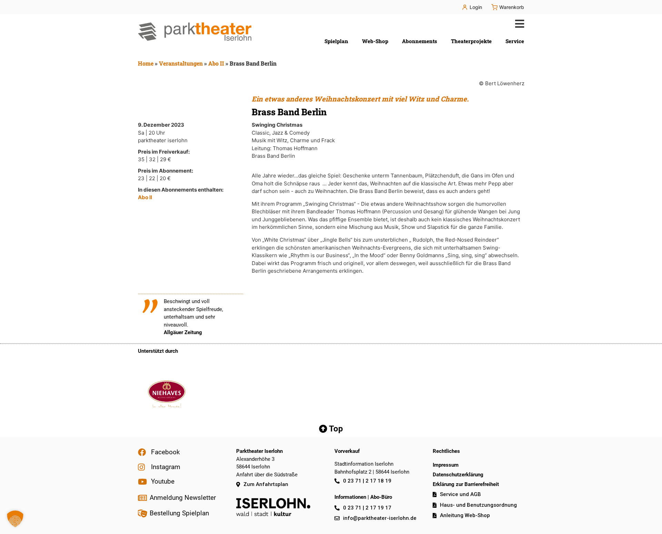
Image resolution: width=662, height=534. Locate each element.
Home (145, 63)
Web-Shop (375, 41)
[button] (518, 24)
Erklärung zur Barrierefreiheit (466, 484)
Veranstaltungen (181, 63)
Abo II (216, 63)
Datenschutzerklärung (458, 475)
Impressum (446, 465)
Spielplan (336, 41)
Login (476, 7)
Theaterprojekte (471, 41)
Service (514, 41)
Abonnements (419, 41)
